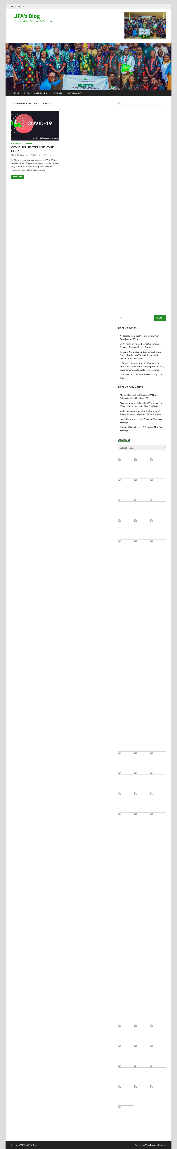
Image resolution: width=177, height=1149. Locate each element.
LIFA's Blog (26, 16)
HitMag (162, 1145)
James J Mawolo (127, 419)
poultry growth (127, 411)
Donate (58, 93)
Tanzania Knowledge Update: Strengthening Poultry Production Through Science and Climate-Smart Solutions (140, 355)
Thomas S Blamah (128, 427)
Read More (17, 177)
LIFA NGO (33, 155)
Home (16, 93)
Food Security (17, 143)
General (28, 143)
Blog (27, 93)
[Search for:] (142, 318)
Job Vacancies (74, 93)
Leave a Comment (46, 155)
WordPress (150, 1145)
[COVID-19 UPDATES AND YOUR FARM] (35, 127)
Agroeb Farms (126, 402)
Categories (40, 93)
